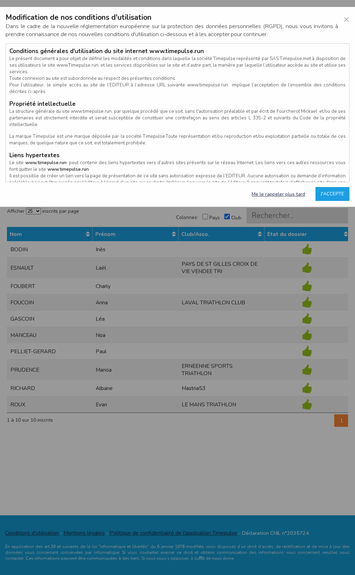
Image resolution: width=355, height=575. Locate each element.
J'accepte (332, 194)
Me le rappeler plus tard (278, 194)
